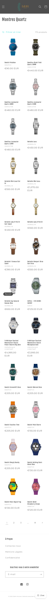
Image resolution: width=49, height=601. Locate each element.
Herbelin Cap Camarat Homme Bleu (12, 302)
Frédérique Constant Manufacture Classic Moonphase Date (34, 343)
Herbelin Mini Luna (33, 181)
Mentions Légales (13, 552)
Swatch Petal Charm (34, 425)
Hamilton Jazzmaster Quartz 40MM (12, 103)
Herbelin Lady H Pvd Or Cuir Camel (12, 223)
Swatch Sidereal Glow (34, 387)
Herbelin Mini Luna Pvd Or (12, 182)
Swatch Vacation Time (12, 425)
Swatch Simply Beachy (12, 462)
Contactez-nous (13, 546)
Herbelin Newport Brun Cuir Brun (35, 263)
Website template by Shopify (31, 596)
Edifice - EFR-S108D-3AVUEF (34, 302)
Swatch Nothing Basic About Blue (34, 463)
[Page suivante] (42, 523)
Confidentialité (12, 558)
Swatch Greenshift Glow (13, 387)
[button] (3, 7)
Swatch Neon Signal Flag (13, 502)
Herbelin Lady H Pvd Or (35, 222)
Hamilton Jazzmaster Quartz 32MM (34, 103)
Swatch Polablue (10, 62)
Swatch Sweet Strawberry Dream (33, 503)
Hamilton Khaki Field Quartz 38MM (34, 64)
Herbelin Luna (32, 142)
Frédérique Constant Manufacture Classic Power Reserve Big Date (13, 343)
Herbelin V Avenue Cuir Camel (12, 263)
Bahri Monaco (17, 596)
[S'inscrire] (41, 574)
